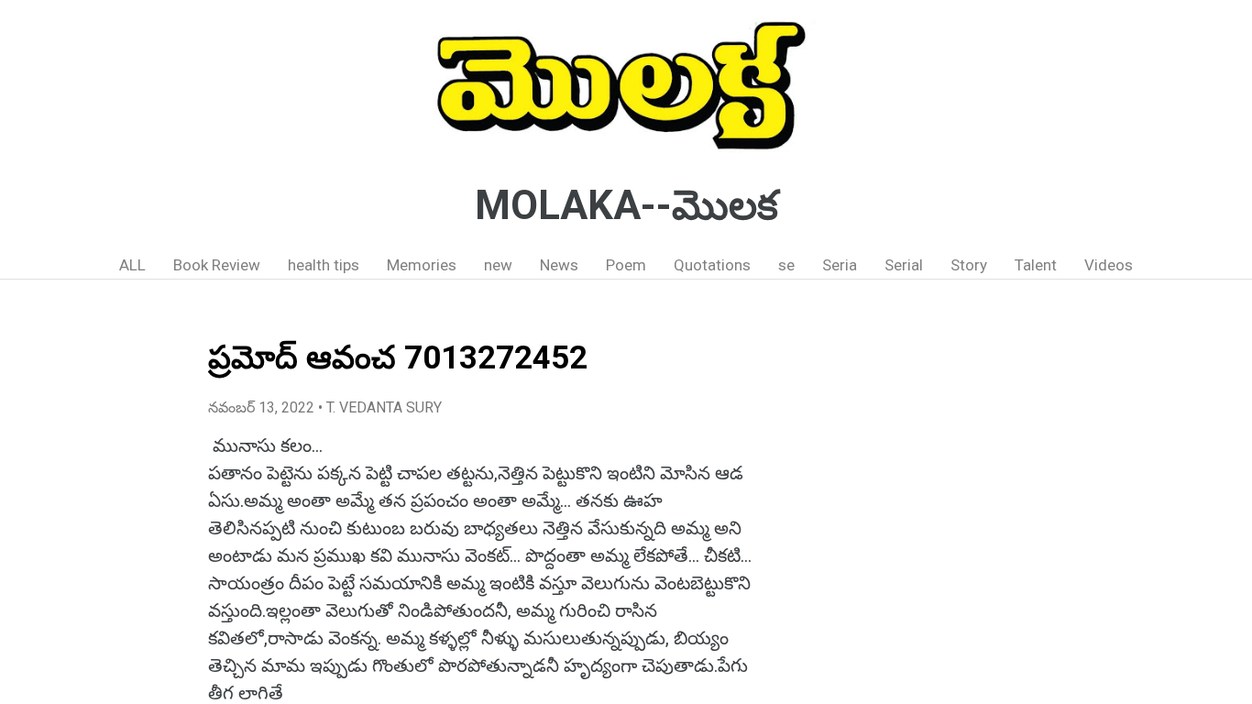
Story (968, 265)
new (498, 265)
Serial (903, 265)
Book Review (216, 265)
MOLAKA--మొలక (626, 205)
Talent (1036, 265)
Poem (626, 265)
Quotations (712, 265)
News (559, 265)
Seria (839, 265)
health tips (323, 265)
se (786, 265)
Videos (1108, 265)
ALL (132, 265)
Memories (421, 265)
